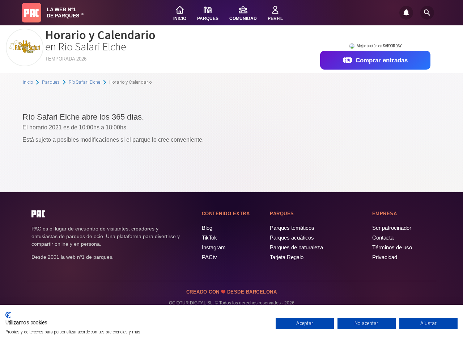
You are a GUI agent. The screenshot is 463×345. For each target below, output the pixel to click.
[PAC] (31, 12)
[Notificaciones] (406, 13)
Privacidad (384, 257)
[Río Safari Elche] (25, 63)
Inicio (28, 82)
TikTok (209, 237)
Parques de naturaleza (296, 247)
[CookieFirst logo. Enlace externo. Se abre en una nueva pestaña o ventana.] (8, 315)
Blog (207, 228)
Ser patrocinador (391, 228)
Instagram (214, 247)
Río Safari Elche (84, 82)
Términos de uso (392, 247)
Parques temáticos (292, 228)
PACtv (209, 257)
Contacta (383, 237)
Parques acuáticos (292, 237)
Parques (51, 82)
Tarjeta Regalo (286, 257)
